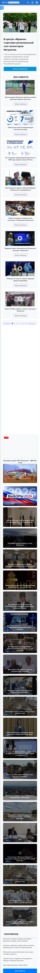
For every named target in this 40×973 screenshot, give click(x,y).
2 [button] (14, 323)
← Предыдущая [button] (6, 323)
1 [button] (12, 323)
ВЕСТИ (10, 2)
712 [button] (26, 323)
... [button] (19, 323)
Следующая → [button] (32, 323)
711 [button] (22, 323)
